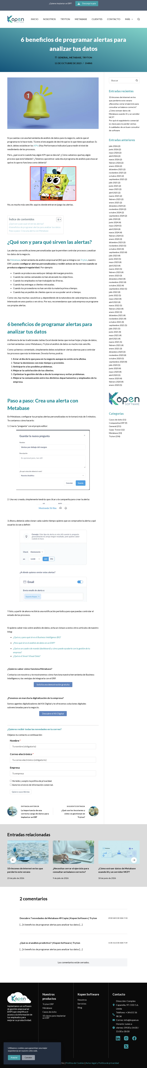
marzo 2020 (114, 378)
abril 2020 (113, 375)
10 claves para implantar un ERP (54, 1016)
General (63, 57)
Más (127, 19)
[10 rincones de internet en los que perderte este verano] (28, 852)
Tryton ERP (48, 1004)
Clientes (97, 19)
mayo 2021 (114, 335)
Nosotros (49, 19)
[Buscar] (139, 19)
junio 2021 (113, 332)
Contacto (113, 19)
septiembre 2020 (116, 362)
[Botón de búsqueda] (137, 80)
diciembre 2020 (116, 352)
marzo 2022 (114, 305)
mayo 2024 (114, 225)
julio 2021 (113, 328)
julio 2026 (113, 146)
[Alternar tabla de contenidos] (57, 219)
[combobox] (121, 80)
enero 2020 (114, 385)
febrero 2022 (115, 308)
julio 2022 (113, 292)
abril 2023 (113, 265)
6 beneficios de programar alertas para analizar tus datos (35, 227)
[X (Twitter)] (126, 1046)
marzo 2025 (114, 196)
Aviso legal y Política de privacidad (102, 1063)
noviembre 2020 (116, 355)
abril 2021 (113, 338)
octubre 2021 (115, 322)
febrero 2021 (115, 345)
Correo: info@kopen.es (127, 1020)
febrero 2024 (115, 235)
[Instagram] (126, 1038)
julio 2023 (113, 255)
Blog (80, 1007)
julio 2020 (113, 365)
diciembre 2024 (116, 206)
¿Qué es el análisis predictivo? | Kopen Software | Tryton (50, 942)
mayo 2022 (114, 299)
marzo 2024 (114, 232)
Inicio (34, 19)
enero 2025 (114, 202)
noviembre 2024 (116, 209)
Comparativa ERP (116, 423)
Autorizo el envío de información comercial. (32, 785)
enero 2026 (114, 166)
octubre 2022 (115, 285)
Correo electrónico (21, 754)
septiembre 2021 (116, 325)
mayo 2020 (114, 372)
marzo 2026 (114, 159)
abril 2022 (113, 302)
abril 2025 (113, 192)
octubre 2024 (115, 212)
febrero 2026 (115, 163)
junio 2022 (113, 295)
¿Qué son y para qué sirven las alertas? (26, 224)
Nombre (14, 740)
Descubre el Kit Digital (53, 713)
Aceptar (14, 1057)
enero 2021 (114, 348)
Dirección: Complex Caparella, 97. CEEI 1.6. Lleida (127, 1005)
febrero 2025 (115, 199)
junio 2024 (113, 222)
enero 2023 (114, 275)
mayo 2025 (114, 189)
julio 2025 (113, 182)
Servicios (82, 1003)
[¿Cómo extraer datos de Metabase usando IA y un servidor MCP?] (119, 852)
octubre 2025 (115, 176)
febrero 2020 (115, 381)
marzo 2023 (114, 269)
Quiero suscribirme (21, 792)
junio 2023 (113, 259)
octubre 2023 (115, 249)
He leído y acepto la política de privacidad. (32, 781)
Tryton (65, 19)
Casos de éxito (115, 419)
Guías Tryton (115, 429)
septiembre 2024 (116, 216)
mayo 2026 (114, 152)
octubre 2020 (115, 358)
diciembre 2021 (116, 315)
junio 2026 (113, 149)
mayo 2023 (114, 262)
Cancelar (28, 1057)
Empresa (15, 767)
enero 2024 (114, 239)
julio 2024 (113, 219)
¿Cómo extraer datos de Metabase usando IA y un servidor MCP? (124, 113)
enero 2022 (114, 312)
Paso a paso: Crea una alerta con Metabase (28, 231)
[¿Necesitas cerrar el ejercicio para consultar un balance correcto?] (73, 852)
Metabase (81, 19)
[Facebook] (134, 1038)
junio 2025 (113, 186)
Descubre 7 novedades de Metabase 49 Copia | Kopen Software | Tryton (58, 918)
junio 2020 (113, 368)
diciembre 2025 (116, 169)
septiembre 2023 (116, 252)
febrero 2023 (115, 272)
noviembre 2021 (116, 318)
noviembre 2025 (116, 172)
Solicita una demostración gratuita (53, 684)
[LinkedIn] (118, 1038)
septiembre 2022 (116, 289)
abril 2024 (113, 229)
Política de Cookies (75, 1063)
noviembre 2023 (116, 245)
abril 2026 (113, 156)
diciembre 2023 (116, 242)
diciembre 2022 (116, 279)
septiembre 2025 (116, 179)
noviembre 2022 (116, 282)
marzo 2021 (114, 342)
